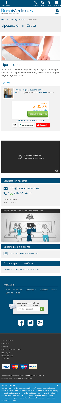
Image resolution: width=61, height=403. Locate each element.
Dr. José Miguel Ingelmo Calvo (29, 90)
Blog (18, 293)
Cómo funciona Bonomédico (24, 289)
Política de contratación (11, 349)
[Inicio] (2, 19)
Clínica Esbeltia (40, 92)
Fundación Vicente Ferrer (34, 375)
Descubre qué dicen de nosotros (23, 253)
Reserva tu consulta (38, 114)
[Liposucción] (31, 48)
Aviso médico (7, 340)
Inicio (8, 289)
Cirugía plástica (18, 19)
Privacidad (5, 343)
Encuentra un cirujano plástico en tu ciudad (22, 269)
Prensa (54, 289)
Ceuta (8, 19)
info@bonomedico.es (24, 188)
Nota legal (5, 353)
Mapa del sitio (7, 355)
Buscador (44, 289)
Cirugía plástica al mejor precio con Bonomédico (23, 211)
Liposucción (10, 64)
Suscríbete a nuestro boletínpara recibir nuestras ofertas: (29, 304)
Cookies (4, 346)
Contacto (9, 293)
